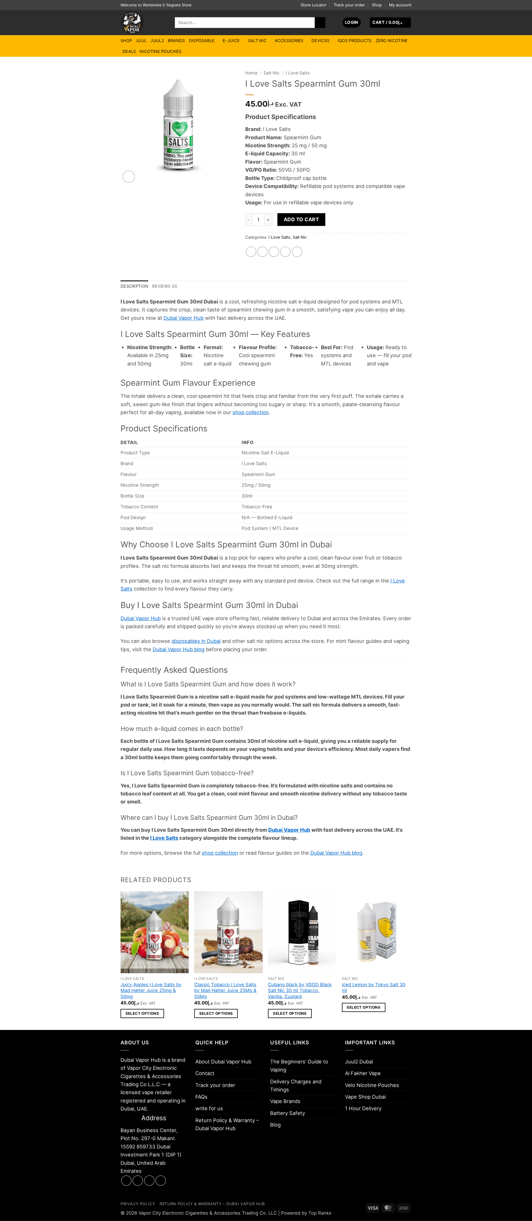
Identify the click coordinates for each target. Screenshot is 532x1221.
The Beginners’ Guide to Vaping (299, 1065)
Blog (275, 1125)
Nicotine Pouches (160, 51)
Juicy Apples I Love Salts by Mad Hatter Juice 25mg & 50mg (151, 990)
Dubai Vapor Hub (183, 318)
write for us (209, 1108)
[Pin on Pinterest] (285, 251)
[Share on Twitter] (262, 251)
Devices (320, 40)
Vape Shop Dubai (365, 1097)
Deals (129, 51)
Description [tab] (134, 286)
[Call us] (160, 1180)
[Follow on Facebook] (126, 1180)
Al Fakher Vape (363, 1073)
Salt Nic (257, 40)
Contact (204, 1073)
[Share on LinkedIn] (297, 251)
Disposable (202, 40)
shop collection (250, 412)
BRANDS (176, 40)
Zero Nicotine (392, 40)
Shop (377, 4)
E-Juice (231, 40)
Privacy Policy (138, 1203)
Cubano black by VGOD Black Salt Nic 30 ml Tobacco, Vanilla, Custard (300, 990)
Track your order (349, 4)
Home (251, 73)
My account (400, 4)
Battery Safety (287, 1113)
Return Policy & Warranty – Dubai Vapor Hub (227, 1124)
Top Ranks (319, 1213)
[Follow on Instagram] (137, 1180)
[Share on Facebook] (251, 251)
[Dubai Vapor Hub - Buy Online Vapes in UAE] (144, 22)
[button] (351, 22)
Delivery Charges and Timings (295, 1085)
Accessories (289, 40)
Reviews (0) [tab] (164, 286)
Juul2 (157, 40)
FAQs (201, 1097)
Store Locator (313, 4)
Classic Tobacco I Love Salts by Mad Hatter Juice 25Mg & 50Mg (225, 990)
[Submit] (320, 22)
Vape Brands (285, 1101)
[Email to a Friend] (274, 251)
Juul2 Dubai (359, 1061)
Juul (141, 40)
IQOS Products (355, 40)
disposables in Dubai (196, 641)
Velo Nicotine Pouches (372, 1085)
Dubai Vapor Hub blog (178, 649)
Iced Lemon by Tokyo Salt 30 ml (373, 987)
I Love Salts (298, 73)
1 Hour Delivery (363, 1108)
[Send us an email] (149, 1180)
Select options (142, 1013)
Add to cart (301, 219)
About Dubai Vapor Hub (223, 1061)
